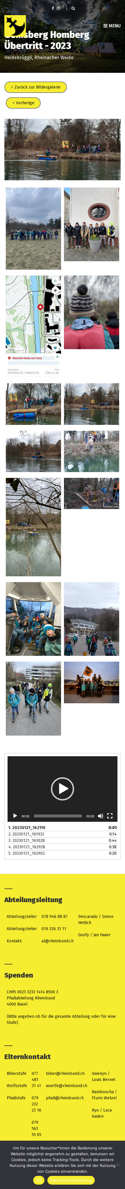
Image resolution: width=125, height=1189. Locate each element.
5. (26, 853)
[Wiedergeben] (15, 816)
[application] (62, 789)
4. (26, 847)
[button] (62, 789)
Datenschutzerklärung (71, 1180)
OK (39, 1180)
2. (26, 834)
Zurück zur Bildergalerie (36, 87)
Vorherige (24, 102)
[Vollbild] (110, 816)
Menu (114, 26)
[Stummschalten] (100, 816)
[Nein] (118, 1165)
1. (26, 827)
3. (26, 840)
